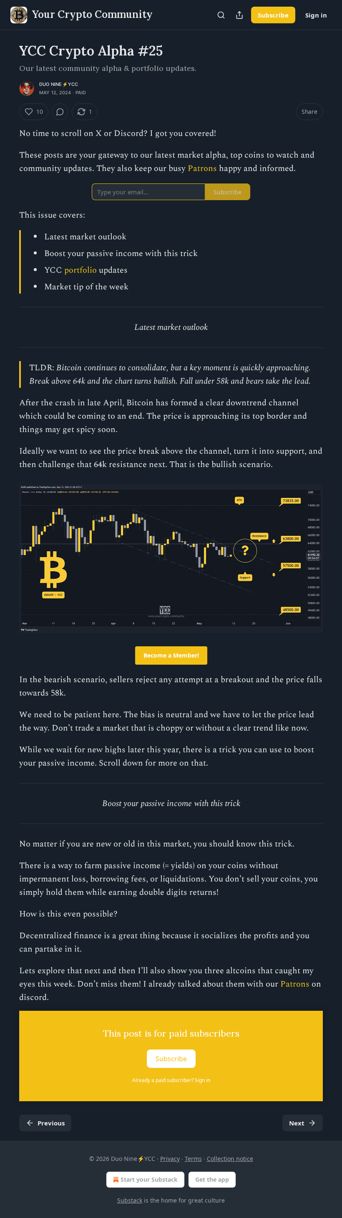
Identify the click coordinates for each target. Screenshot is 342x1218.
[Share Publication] (239, 15)
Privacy (170, 1159)
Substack (129, 1200)
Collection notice (230, 1159)
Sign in (316, 15)
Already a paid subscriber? (171, 1080)
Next (296, 1123)
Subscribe (273, 15)
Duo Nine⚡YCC (58, 84)
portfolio (80, 270)
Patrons (202, 168)
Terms (193, 1159)
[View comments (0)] (60, 111)
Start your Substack (149, 1179)
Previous (51, 1123)
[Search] (221, 15)
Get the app (212, 1179)
